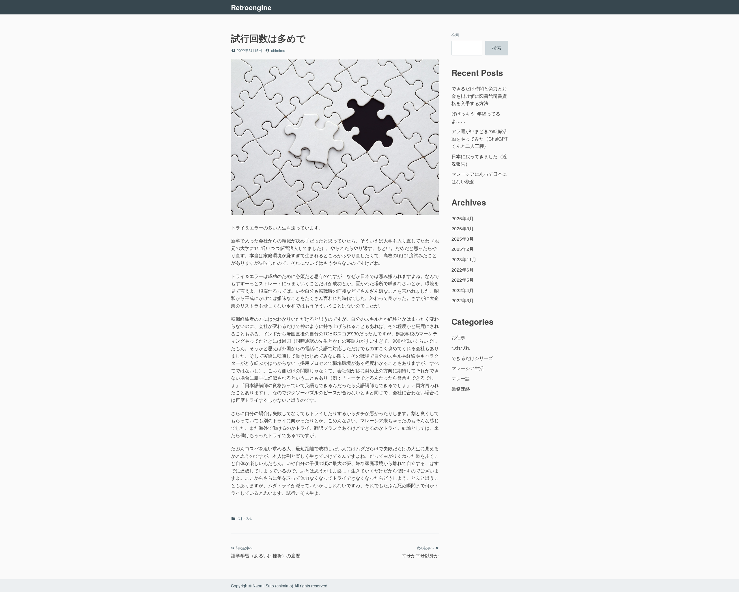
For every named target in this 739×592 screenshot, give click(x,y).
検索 (455, 34)
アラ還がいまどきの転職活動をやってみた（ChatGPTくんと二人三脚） (479, 138)
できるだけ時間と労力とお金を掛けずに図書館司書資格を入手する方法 (479, 96)
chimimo (278, 50)
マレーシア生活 (467, 368)
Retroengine (251, 7)
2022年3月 (462, 300)
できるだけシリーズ (472, 358)
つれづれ (244, 518)
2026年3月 (462, 228)
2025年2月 (462, 249)
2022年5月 (462, 280)
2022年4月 (462, 290)
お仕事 (458, 337)
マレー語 (460, 378)
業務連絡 (460, 388)
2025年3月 (462, 239)
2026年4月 (462, 218)
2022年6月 (462, 269)
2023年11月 (463, 259)
